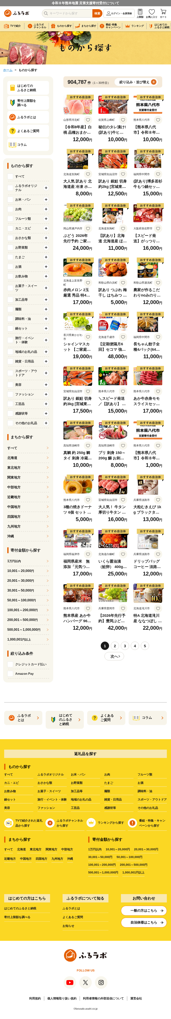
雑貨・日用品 (113, 799)
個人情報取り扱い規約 (62, 998)
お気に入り (151, 17)
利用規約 (35, 998)
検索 (97, 13)
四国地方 (14, 516)
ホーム (8, 70)
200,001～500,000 (22, 620)
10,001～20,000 (20, 571)
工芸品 (75, 807)
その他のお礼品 (148, 807)
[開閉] (46, 188)
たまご (108, 782)
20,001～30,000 (20, 580)
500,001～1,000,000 (23, 629)
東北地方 (14, 467)
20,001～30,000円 (146, 849)
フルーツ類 (145, 774)
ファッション (46, 807)
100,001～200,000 (22, 610)
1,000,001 (19, 639)
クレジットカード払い (31, 664)
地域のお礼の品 (81, 799)
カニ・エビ (11, 782)
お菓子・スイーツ (49, 791)
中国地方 (14, 507)
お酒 (140, 782)
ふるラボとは (71, 908)
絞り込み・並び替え (134, 82)
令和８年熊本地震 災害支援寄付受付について (85, 3)
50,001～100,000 (21, 600)
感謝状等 (110, 807)
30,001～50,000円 (100, 857)
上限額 (140, 17)
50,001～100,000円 (129, 857)
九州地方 (14, 526)
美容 (7, 807)
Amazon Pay (24, 673)
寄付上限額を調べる (17, 917)
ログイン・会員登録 (121, 13)
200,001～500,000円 (133, 864)
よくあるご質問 (73, 917)
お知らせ (68, 925)
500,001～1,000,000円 (103, 872)
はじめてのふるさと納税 (20, 908)
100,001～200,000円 (102, 864)
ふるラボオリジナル (51, 774)
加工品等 (77, 791)
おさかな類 (45, 782)
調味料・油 (145, 791)
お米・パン (78, 774)
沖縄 (10, 536)
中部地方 (14, 487)
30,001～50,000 (20, 590)
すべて (20, 176)
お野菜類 (77, 782)
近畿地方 (14, 497)
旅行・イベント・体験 (52, 799)
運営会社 (136, 998)
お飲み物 (10, 791)
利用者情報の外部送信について (103, 998)
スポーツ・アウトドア (152, 799)
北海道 (12, 458)
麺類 (107, 791)
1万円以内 (95, 849)
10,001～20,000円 (118, 849)
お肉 (107, 774)
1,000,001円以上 (133, 872)
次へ (114, 656)
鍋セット (10, 799)
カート (163, 17)
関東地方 (14, 477)
